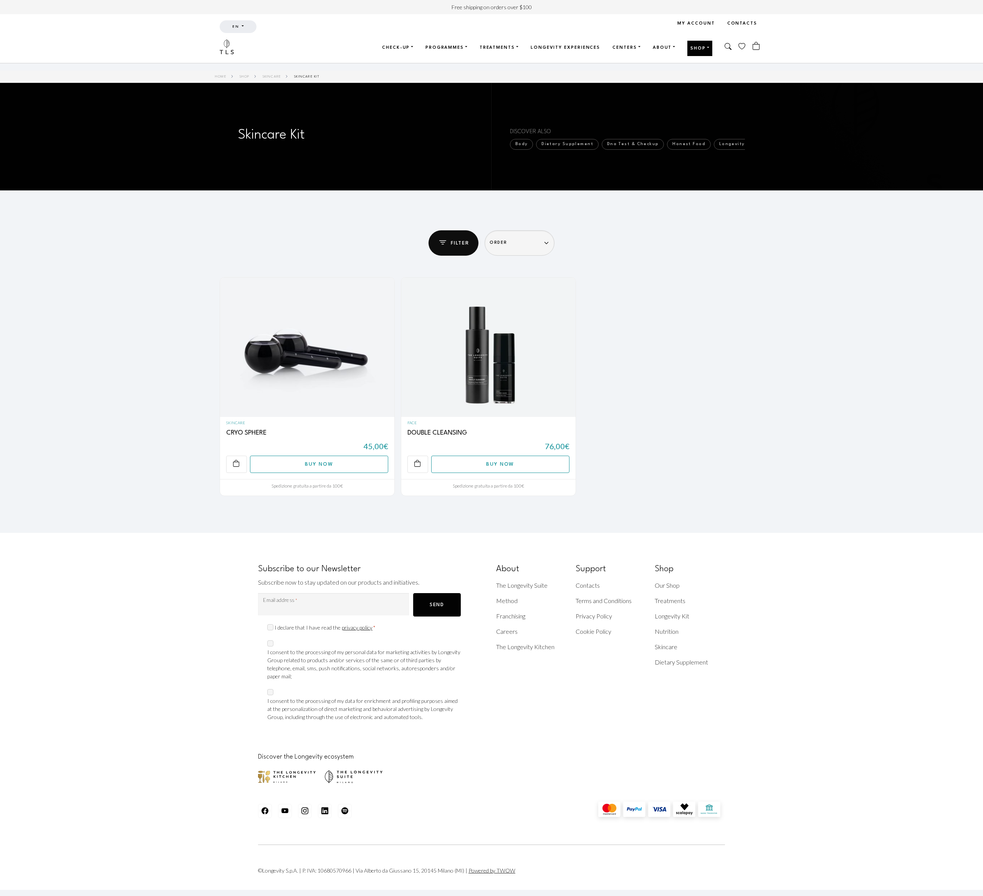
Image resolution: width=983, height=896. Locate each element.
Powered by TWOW (491, 870)
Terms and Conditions (604, 600)
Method (507, 600)
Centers (624, 48)
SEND (437, 604)
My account (696, 23)
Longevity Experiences (565, 48)
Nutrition (667, 631)
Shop (698, 48)
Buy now (319, 464)
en (236, 26)
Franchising (510, 616)
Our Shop (667, 585)
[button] (728, 47)
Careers (507, 631)
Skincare (272, 76)
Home (221, 76)
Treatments (497, 48)
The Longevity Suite (522, 585)
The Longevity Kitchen (525, 646)
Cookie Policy (593, 631)
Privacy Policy (594, 616)
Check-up (396, 48)
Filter (460, 243)
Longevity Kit (672, 616)
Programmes (444, 48)
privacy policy (357, 627)
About (662, 48)
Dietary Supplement (681, 662)
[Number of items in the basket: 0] (756, 46)
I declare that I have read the (325, 627)
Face (412, 422)
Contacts (742, 23)
